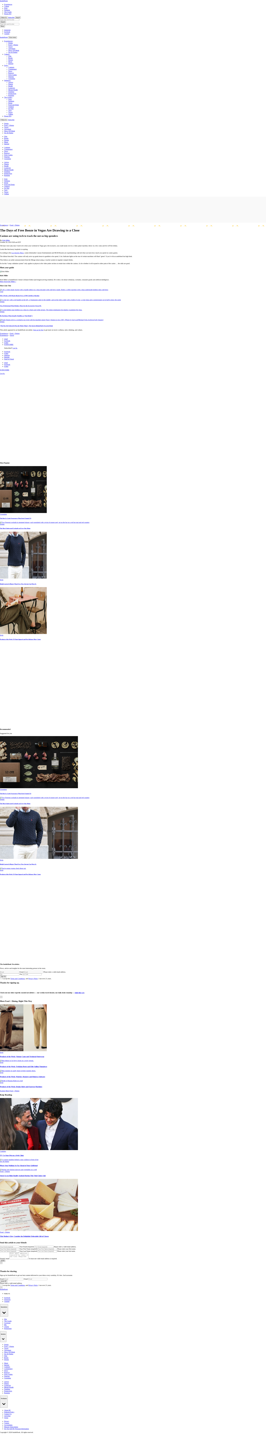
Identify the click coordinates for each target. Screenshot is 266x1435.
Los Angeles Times (17, 253)
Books (10, 58)
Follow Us (4, 17)
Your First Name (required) (28, 1249)
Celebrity (11, 67)
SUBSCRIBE (8, 344)
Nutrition (11, 92)
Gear (1, 292)
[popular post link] (23, 512)
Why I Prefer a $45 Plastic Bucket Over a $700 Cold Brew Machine (19, 295)
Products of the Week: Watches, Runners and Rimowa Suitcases (22, 1077)
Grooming (11, 79)
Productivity (12, 94)
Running (11, 95)
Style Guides (12, 75)
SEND (3, 1260)
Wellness (7, 10)
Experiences (8, 4)
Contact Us (8, 1414)
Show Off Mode (13, 50)
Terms (6, 1418)
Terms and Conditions (17, 979)
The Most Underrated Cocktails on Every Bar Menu (15, 528)
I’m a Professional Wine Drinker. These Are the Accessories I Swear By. (20, 306)
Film (9, 56)
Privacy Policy (33, 979)
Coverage (7, 1323)
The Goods (8, 12)
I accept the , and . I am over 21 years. (26, 979)
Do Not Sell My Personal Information (16, 1429)
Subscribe (11, 17)
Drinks (10, 43)
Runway (11, 73)
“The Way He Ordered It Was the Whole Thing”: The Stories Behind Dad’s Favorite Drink (26, 326)
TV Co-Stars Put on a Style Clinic (12, 1155)
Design (10, 60)
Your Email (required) (27, 1247)
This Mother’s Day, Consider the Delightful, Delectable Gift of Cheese (24, 1236)
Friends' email (4, 1259)
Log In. (15, 348)
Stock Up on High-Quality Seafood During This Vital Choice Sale (23, 1176)
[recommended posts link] (23, 1051)
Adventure (11, 48)
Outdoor (11, 107)
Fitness (10, 84)
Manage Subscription (11, 1427)
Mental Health (13, 90)
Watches (11, 77)
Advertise (7, 1416)
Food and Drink (13, 105)
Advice (10, 82)
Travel (10, 47)
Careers (6, 1423)
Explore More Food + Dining (9, 1091)
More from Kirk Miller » (8, 281)
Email (21, 972)
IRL (5, 1325)
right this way (79, 993)
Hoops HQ (7, 14)
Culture (6, 6)
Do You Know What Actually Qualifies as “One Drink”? (16, 316)
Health (10, 86)
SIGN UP (3, 1281)
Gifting (10, 114)
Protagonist (8, 1328)
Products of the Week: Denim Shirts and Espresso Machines (21, 1087)
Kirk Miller (6, 240)
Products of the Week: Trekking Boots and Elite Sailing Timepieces (23, 1066)
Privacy (6, 1421)
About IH (7, 1410)
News (10, 71)
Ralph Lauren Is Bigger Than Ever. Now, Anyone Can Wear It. (18, 584)
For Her (11, 109)
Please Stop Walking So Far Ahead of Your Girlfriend (19, 1165)
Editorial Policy (9, 1412)
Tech (10, 110)
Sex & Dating (12, 52)
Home (10, 103)
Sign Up (3, 976)
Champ (6, 1327)
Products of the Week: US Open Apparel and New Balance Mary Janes (20, 639)
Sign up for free (38, 330)
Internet (10, 64)
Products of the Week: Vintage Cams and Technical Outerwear (22, 1056)
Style (5, 8)
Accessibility (8, 1425)
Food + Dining (13, 45)
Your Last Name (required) (28, 1251)
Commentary (12, 69)
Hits (5, 1319)
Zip (21, 974)
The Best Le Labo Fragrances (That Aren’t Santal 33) (15, 518)
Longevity (11, 88)
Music (10, 62)
